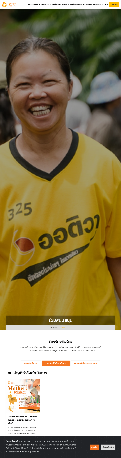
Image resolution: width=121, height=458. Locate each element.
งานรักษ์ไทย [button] (45, 4)
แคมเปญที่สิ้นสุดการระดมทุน (85, 363)
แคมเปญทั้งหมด (30, 363)
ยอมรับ (94, 447)
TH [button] (105, 4)
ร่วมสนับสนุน (87, 4)
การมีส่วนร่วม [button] (97, 4)
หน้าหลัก (54, 327)
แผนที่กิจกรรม (56, 4)
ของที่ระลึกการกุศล (76, 4)
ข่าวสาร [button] (65, 4)
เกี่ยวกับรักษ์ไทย (33, 4)
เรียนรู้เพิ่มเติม (108, 447)
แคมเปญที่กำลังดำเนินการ (55, 363)
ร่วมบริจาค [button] (114, 4)
